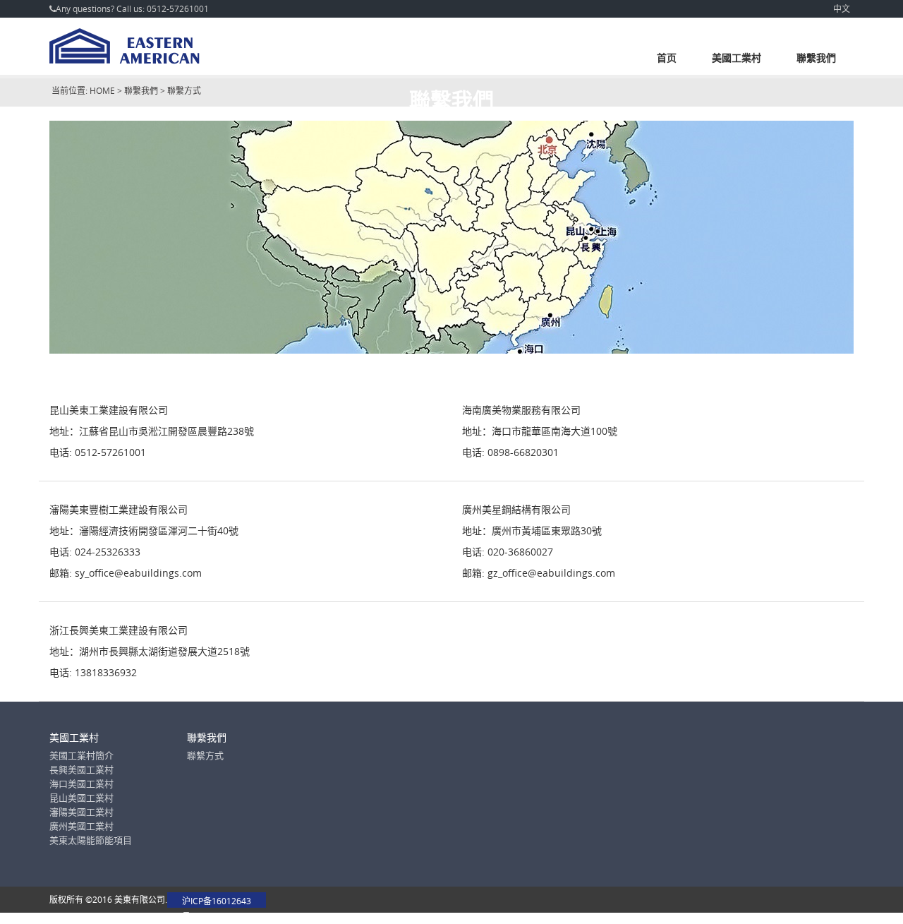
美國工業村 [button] (736, 57)
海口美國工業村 (81, 783)
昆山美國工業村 (81, 797)
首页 (667, 57)
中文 (841, 8)
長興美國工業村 (81, 769)
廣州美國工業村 (81, 826)
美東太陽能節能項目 (90, 840)
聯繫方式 (205, 755)
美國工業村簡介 (81, 755)
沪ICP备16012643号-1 (216, 901)
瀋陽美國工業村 (81, 811)
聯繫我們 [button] (816, 57)
